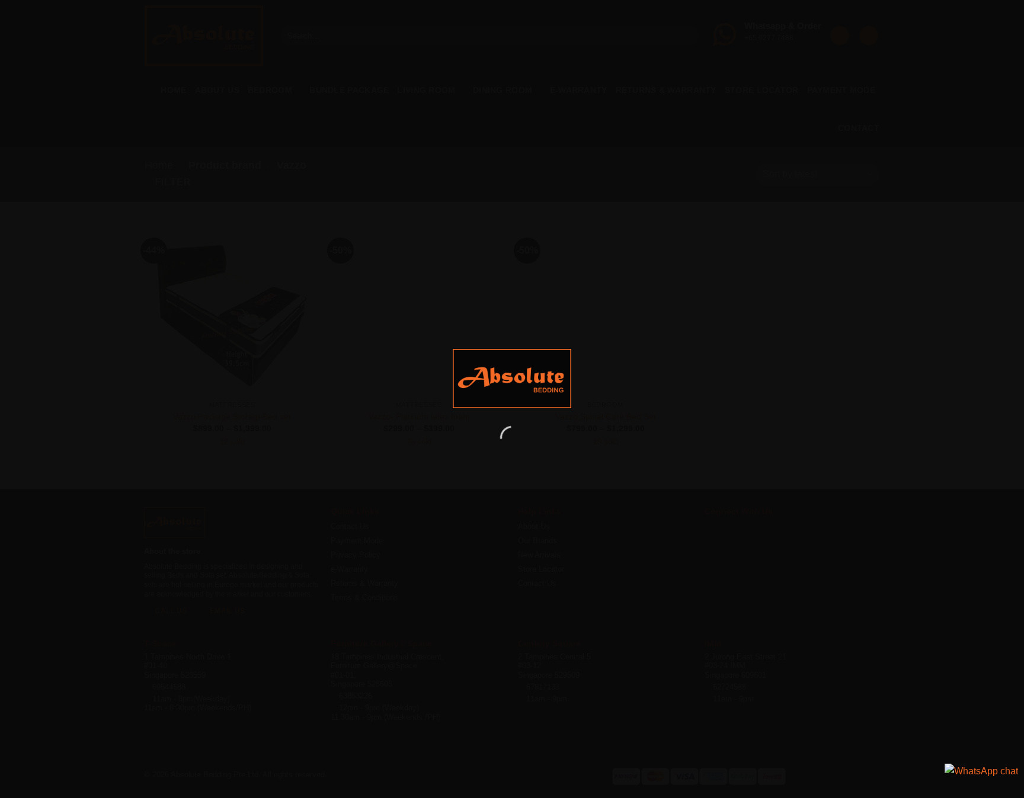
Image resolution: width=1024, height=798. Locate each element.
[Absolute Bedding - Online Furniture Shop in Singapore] (512, 378)
